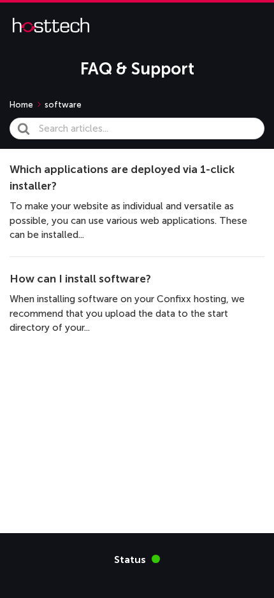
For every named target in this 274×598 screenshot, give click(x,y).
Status (137, 559)
